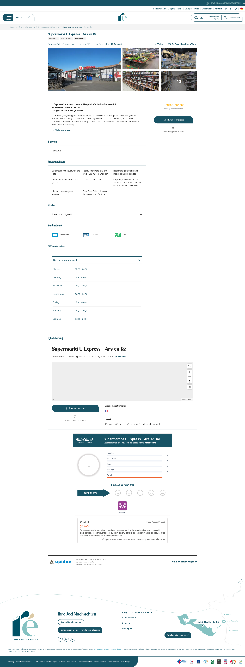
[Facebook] (60, 639)
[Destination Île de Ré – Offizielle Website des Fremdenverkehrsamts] (122, 17)
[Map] (225, 9)
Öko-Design (125, 662)
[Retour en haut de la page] (240, 581)
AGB (36, 662)
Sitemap (11, 662)
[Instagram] (66, 639)
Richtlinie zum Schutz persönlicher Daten (75, 662)
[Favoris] (235, 9)
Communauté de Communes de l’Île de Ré (108, 649)
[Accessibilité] (230, 8)
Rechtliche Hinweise (24, 662)
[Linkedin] (72, 639)
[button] (242, 9)
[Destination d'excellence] (192, 661)
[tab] (94, 260)
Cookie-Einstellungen (48, 662)
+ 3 (179, 81)
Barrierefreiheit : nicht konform (106, 662)
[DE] (242, 9)
